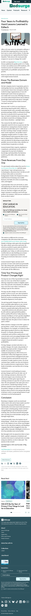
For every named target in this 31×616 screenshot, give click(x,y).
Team (2, 532)
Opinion (9, 10)
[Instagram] (8, 463)
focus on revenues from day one (15, 167)
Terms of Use (19, 584)
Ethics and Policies (6, 536)
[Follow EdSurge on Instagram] (6, 602)
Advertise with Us (6, 543)
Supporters (4, 534)
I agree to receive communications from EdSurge (15, 232)
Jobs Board (5, 555)
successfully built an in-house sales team (13, 241)
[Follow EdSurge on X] (9, 602)
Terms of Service (11, 611)
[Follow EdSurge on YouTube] (27, 602)
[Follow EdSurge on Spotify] (2, 605)
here (6, 468)
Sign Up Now (21, 222)
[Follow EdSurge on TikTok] (17, 602)
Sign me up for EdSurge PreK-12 (10, 215)
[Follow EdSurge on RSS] (2, 602)
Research (24, 10)
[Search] (29, 1)
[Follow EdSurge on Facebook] (24, 602)
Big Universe (18, 62)
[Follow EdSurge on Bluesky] (13, 602)
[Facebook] (20, 463)
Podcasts (16, 10)
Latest (3, 550)
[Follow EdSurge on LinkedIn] (20, 602)
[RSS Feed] (2, 463)
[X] (14, 463)
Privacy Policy (9, 229)
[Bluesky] (11, 463)
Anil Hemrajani (5, 29)
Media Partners (5, 538)
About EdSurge (5, 530)
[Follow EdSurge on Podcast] (6, 605)
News (3, 10)
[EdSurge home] (6, 1)
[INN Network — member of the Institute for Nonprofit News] (4, 562)
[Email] (5, 463)
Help (17, 611)
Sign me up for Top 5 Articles (23, 215)
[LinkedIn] (17, 463)
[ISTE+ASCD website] (17, 1)
